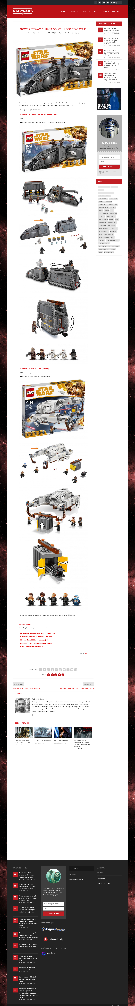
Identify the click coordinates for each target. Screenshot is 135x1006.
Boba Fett (115, 187)
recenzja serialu (104, 231)
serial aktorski (108, 234)
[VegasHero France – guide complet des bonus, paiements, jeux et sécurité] (15, 934)
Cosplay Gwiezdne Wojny (106, 193)
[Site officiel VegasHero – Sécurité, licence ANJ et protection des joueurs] (100, 63)
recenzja (114, 228)
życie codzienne (109, 252)
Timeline (100, 873)
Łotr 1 (100, 252)
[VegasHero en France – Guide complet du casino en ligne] (15, 957)
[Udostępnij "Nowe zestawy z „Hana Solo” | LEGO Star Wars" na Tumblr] (52, 670)
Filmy (63, 12)
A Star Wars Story (104, 187)
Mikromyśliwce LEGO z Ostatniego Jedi (34, 640)
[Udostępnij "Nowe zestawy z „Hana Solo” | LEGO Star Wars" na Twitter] (44, 670)
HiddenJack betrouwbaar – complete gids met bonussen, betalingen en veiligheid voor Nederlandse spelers (28, 993)
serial (100, 234)
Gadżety (64, 33)
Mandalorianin (103, 219)
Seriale (73, 12)
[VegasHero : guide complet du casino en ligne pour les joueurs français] (100, 51)
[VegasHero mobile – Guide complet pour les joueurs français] (15, 945)
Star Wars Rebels (104, 243)
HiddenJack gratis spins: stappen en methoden (27, 969)
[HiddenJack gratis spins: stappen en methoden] (15, 969)
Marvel (111, 219)
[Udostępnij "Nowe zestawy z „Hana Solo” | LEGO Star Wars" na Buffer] (64, 670)
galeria (111, 205)
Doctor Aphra (103, 205)
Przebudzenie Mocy (104, 228)
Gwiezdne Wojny (103, 207)
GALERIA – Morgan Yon (42, 741)
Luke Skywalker (111, 216)
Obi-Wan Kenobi (112, 222)
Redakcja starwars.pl (76, 880)
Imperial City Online (103, 883)
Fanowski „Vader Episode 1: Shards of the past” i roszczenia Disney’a (82, 743)
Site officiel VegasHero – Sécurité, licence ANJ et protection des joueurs (111, 64)
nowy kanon (102, 222)
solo (112, 237)
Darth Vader (113, 199)
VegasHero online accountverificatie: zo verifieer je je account (111, 30)
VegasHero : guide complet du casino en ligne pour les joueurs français (111, 53)
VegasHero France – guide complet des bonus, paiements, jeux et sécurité (28, 935)
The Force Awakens (104, 246)
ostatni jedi (102, 225)
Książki (104, 12)
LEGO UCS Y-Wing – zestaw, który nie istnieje (36, 643)
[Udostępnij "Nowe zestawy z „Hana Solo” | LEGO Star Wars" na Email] (72, 670)
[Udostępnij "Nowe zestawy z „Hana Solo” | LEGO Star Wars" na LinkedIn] (60, 670)
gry (116, 205)
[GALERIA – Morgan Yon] (43, 732)
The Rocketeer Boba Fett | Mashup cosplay (23, 741)
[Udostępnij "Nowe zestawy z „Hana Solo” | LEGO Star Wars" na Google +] (48, 670)
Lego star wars (103, 213)
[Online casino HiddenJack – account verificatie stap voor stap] (15, 978)
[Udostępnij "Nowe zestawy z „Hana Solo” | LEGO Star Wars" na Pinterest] (56, 670)
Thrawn (113, 249)
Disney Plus (108, 202)
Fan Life (115, 12)
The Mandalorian (104, 249)
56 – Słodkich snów (61, 741)
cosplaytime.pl (103, 199)
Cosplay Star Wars (104, 196)
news (116, 219)
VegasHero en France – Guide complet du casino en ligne (28, 958)
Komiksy (85, 12)
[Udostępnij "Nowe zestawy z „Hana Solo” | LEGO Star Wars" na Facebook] (40, 670)
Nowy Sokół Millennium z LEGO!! (31, 646)
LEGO (112, 210)
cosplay (101, 190)
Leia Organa (113, 213)
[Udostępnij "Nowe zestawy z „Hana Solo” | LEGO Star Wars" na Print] (76, 670)
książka (107, 210)
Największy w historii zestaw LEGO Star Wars (36, 637)
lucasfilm (102, 216)
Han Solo (113, 207)
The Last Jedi (115, 246)
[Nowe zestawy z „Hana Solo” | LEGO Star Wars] (53, 69)
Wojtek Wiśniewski (38, 33)
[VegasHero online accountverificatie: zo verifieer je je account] (100, 30)
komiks (101, 210)
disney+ (101, 202)
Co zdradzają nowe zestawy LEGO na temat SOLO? (38, 633)
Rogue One (113, 231)
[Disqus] (53, 781)
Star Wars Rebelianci (113, 240)
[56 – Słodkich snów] (63, 732)
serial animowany (104, 237)
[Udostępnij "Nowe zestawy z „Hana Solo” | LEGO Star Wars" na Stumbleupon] (68, 670)
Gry (95, 12)
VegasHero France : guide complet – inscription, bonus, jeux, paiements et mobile (110, 77)
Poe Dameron (112, 225)
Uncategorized (116, 34)
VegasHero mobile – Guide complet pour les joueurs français (28, 947)
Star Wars (102, 240)
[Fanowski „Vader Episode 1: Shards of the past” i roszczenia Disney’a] (83, 732)
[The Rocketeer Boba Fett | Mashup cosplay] (24, 732)
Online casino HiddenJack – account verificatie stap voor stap (28, 979)
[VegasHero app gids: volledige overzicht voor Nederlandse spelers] (100, 39)
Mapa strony (101, 878)
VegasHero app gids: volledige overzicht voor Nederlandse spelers (111, 41)
